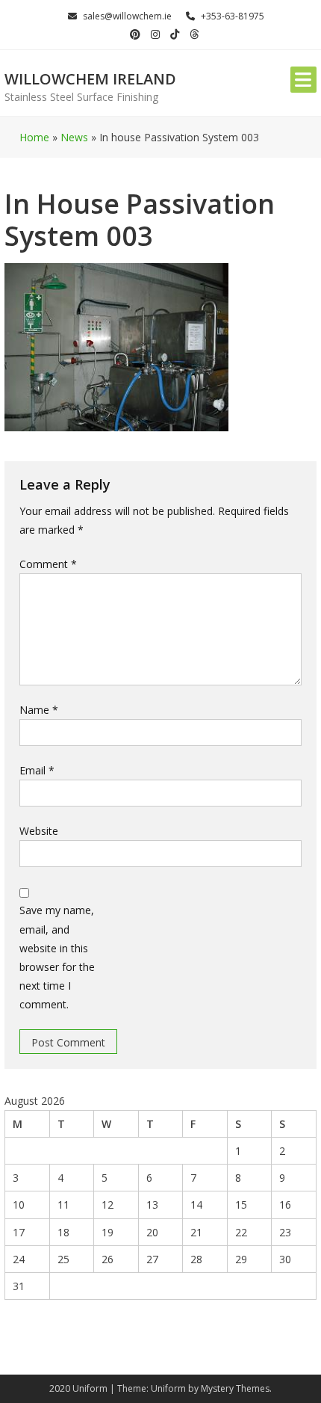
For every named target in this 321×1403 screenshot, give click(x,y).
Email (36, 770)
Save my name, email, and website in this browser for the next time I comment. (57, 957)
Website (38, 831)
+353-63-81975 (232, 16)
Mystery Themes (235, 1388)
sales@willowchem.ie (127, 16)
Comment (48, 564)
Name (38, 710)
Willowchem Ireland (90, 79)
